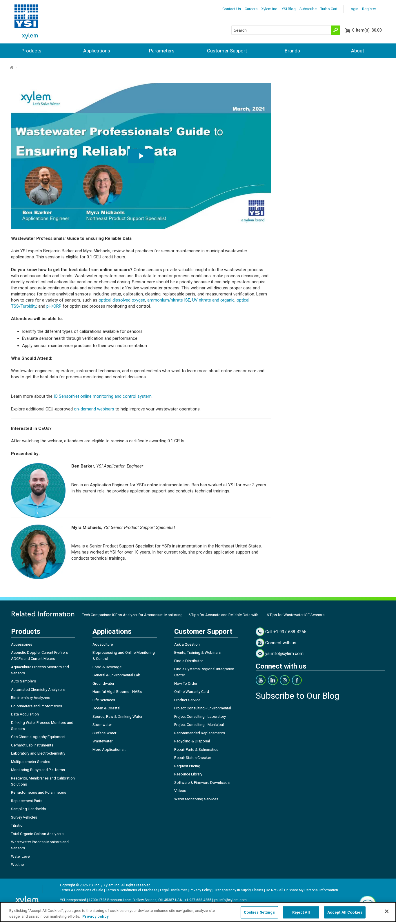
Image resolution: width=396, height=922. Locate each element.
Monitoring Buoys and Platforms (38, 770)
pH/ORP (53, 306)
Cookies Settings (259, 912)
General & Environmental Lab (116, 675)
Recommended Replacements (199, 733)
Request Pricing (187, 766)
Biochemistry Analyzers (30, 697)
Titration (18, 825)
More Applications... (109, 749)
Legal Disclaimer (173, 890)
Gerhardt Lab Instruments (32, 745)
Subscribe (308, 9)
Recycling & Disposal (192, 741)
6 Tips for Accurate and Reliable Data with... (224, 615)
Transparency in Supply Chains (238, 890)
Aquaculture (102, 644)
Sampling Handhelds (28, 809)
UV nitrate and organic (213, 300)
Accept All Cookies (344, 912)
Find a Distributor (188, 661)
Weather (18, 864)
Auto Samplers (23, 681)
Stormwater (102, 724)
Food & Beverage (106, 667)
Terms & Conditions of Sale (81, 890)
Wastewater (102, 741)
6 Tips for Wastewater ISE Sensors (295, 615)
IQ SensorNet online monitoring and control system (103, 396)
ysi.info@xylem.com (284, 653)
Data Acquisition (25, 714)
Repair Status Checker (192, 757)
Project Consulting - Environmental (202, 708)
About (357, 51)
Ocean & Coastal (106, 708)
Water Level (20, 856)
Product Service (187, 700)
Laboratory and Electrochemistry (38, 753)
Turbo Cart (328, 9)
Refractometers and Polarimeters (38, 792)
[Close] (386, 911)
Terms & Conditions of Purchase (131, 890)
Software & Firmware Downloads (202, 782)
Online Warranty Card (191, 691)
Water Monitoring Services (196, 799)
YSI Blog (289, 9)
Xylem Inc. (269, 9)
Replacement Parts (26, 801)
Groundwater (103, 683)
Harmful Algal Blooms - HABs (117, 691)
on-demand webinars (94, 409)
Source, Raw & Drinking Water (117, 716)
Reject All (301, 912)
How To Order (185, 683)
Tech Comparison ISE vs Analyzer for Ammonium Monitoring (132, 615)
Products (31, 51)
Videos (180, 790)
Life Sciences (103, 700)
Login (353, 9)
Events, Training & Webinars (197, 652)
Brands (292, 51)
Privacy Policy (201, 890)
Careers (251, 9)
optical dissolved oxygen (122, 300)
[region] (198, 912)
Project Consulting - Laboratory (200, 716)
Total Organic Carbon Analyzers (37, 834)
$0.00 (367, 30)
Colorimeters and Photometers (36, 706)
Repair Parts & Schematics (196, 749)
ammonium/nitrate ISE (168, 300)
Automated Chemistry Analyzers (38, 689)
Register (369, 9)
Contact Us (231, 9)
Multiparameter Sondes (30, 761)
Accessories (21, 644)
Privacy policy (95, 916)
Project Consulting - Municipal (199, 724)
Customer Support (227, 51)
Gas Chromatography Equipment (38, 737)
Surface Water (104, 733)
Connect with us (280, 642)
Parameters (162, 51)
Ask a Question (187, 644)
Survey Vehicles (24, 817)
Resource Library (188, 774)
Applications (96, 51)
